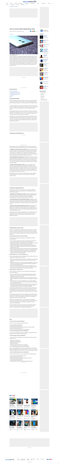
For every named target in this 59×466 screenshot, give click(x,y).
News (7, 4)
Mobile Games (42, 96)
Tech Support (13, 4)
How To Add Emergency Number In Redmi (46, 87)
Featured (17, 4)
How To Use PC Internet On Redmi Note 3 (12, 417)
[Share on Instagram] (12, 395)
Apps (7, 3)
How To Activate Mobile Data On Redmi (33, 406)
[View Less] (15, 395)
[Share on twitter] (31, 31)
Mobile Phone (11, 34)
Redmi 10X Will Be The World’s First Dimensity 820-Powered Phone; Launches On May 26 (46, 50)
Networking (33, 3)
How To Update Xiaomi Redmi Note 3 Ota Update (20, 428)
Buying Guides (27, 3)
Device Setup (43, 3)
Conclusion (12, 95)
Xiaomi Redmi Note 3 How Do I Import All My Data (27, 406)
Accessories (20, 3)
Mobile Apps (42, 94)
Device (38, 3)
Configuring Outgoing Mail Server (15, 93)
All (26, 4)
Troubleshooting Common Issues (15, 94)
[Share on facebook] (30, 31)
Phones (16, 3)
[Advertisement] (29, 464)
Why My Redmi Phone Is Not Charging (45, 56)
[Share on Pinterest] (33, 31)
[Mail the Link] (37, 31)
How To (49, 3)
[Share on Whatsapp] (34, 31)
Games (11, 3)
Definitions (22, 4)
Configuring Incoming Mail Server (15, 92)
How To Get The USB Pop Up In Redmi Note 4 (20, 406)
